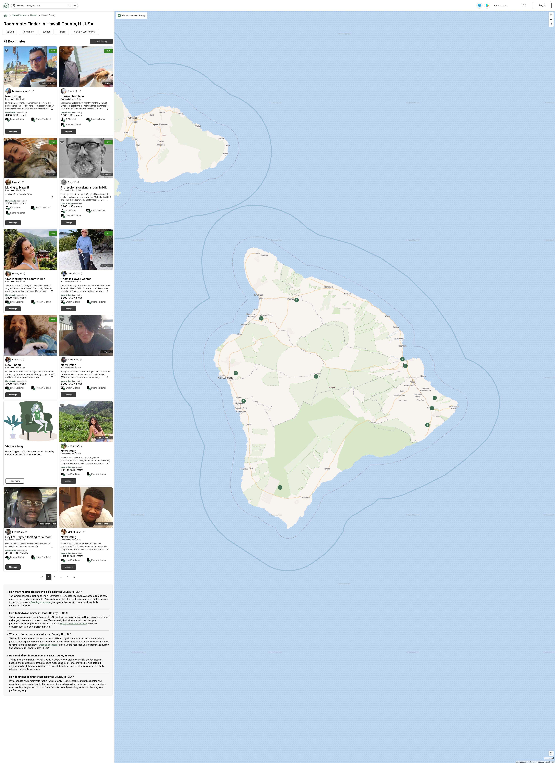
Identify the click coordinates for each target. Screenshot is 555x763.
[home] (6, 15)
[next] (75, 5)
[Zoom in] (551, 14)
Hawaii (33, 15)
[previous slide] (64, 67)
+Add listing (101, 41)
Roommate (28, 31)
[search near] (14, 5)
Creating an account (40, 602)
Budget (46, 31)
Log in (542, 5)
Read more (15, 481)
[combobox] (41, 5)
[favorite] (6, 51)
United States (19, 15)
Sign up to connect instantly (73, 623)
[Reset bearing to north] (551, 24)
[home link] (6, 5)
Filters (62, 31)
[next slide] (107, 67)
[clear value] (69, 5)
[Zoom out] (551, 19)
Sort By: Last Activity (84, 31)
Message (13, 131)
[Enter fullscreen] (551, 753)
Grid (12, 31)
